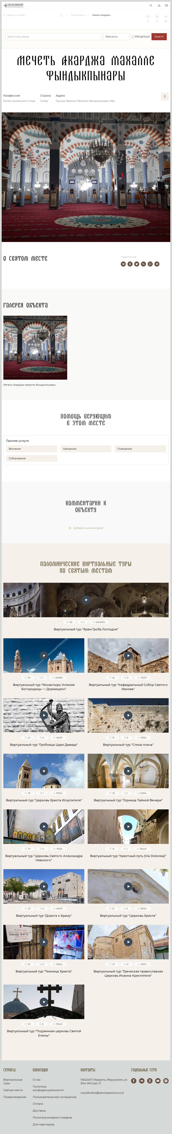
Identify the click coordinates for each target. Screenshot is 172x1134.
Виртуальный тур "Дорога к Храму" (44, 916)
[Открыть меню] (166, 5)
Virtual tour (142, 36)
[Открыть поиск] (151, 5)
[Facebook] (133, 1081)
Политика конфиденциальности (48, 1088)
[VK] (141, 1081)
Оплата (38, 1103)
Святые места (13, 1090)
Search (159, 36)
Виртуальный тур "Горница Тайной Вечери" (128, 800)
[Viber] (143, 264)
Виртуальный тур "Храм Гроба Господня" (86, 629)
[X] (136, 264)
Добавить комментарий (88, 528)
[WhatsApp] (150, 264)
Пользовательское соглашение (55, 1097)
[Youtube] (158, 1081)
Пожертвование (14, 1097)
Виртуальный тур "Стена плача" (128, 745)
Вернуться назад (16, 15)
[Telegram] (156, 264)
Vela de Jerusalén (13, 5)
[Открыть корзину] (144, 5)
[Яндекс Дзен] (166, 1081)
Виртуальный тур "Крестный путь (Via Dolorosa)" (128, 856)
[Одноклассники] (130, 264)
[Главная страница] (62, 15)
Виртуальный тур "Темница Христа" (44, 971)
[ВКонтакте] (123, 264)
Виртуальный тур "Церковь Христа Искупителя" (44, 800)
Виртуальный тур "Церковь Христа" (128, 916)
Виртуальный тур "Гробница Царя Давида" (44, 745)
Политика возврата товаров (52, 1117)
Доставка (39, 1110)
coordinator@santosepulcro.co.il (102, 1092)
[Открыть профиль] (159, 5)
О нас (37, 1079)
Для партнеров (43, 1124)
